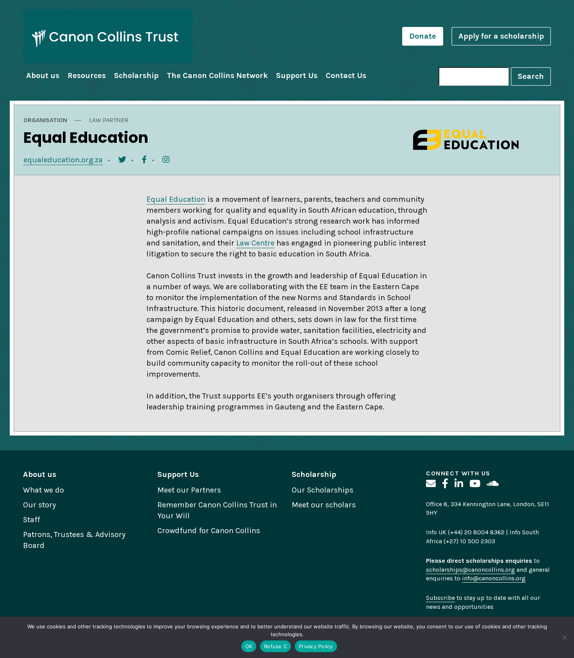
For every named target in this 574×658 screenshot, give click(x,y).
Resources (87, 75)
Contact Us (346, 75)
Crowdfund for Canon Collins (208, 530)
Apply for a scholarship (501, 36)
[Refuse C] (564, 637)
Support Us (296, 75)
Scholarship (136, 75)
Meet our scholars (324, 504)
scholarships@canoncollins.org (470, 569)
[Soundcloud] (493, 483)
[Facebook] (445, 483)
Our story (39, 504)
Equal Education (175, 199)
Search (531, 76)
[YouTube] (474, 483)
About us (42, 75)
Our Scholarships (322, 489)
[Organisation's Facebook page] (144, 159)
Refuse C (275, 646)
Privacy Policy (316, 646)
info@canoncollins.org (494, 578)
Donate (422, 36)
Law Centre (255, 242)
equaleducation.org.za (63, 159)
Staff (31, 519)
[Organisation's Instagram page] (165, 159)
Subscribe (440, 597)
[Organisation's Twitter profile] (122, 159)
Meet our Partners (189, 489)
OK (249, 646)
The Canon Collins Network (217, 75)
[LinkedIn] (459, 483)
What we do (43, 489)
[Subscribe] (431, 483)
